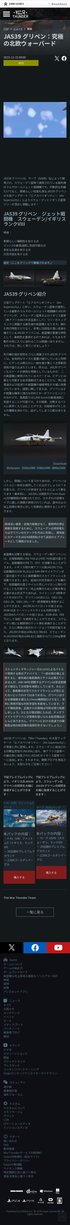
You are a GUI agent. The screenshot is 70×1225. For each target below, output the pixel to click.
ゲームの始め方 (13, 968)
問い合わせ (10, 1140)
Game (13, 960)
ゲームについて (13, 964)
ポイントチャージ (59, 4)
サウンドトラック (14, 1061)
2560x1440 (43, 468)
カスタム (14, 1103)
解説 (21, 63)
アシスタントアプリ (16, 991)
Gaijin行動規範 (13, 1164)
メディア (14, 1045)
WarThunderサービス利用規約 (23, 1152)
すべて (7, 1005)
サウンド (9, 1115)
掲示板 (8, 1086)
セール (8, 1020)
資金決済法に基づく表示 (18, 1176)
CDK (6, 1119)
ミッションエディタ (16, 1127)
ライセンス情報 (13, 1168)
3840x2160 (58, 468)
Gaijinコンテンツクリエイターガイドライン (30, 1073)
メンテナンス (12, 1012)
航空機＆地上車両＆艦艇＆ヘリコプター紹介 (31, 976)
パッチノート (12, 1028)
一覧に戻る (35, 911)
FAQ (6, 1144)
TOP (6, 28)
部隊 (6, 987)
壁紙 (6, 1057)
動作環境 (9, 1148)
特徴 (6, 979)
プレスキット (12, 1065)
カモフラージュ (13, 1111)
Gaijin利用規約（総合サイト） (22, 1156)
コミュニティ (17, 1082)
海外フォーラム (13, 1094)
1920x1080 (28, 468)
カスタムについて (14, 1108)
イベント (9, 1016)
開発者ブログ (12, 1032)
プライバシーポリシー (17, 1160)
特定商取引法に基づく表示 (20, 1172)
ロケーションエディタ (17, 1123)
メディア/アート (13, 1024)
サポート (14, 1136)
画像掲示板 (10, 1090)
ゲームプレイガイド (16, 972)
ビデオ (8, 1049)
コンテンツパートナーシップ (21, 1069)
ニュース (18, 28)
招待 (6, 983)
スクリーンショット (16, 1053)
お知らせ (9, 1008)
